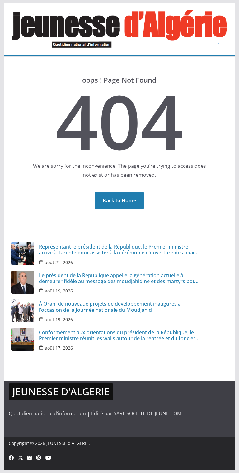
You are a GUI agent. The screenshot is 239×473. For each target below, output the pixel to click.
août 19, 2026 (59, 291)
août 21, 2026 (59, 262)
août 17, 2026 (59, 348)
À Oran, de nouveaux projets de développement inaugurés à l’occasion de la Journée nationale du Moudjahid (110, 307)
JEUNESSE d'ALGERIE (67, 443)
